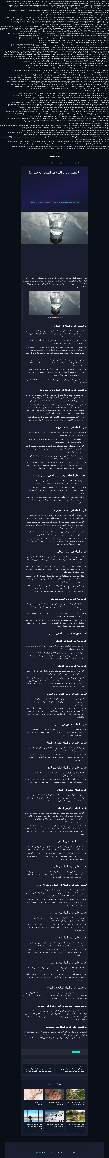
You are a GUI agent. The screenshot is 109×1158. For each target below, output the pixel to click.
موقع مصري (54, 156)
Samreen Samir (34, 202)
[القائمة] (107, 151)
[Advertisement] (54, 187)
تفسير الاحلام (78, 162)
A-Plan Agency (37, 1152)
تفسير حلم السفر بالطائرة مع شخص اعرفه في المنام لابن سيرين (34, 1126)
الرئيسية (86, 162)
